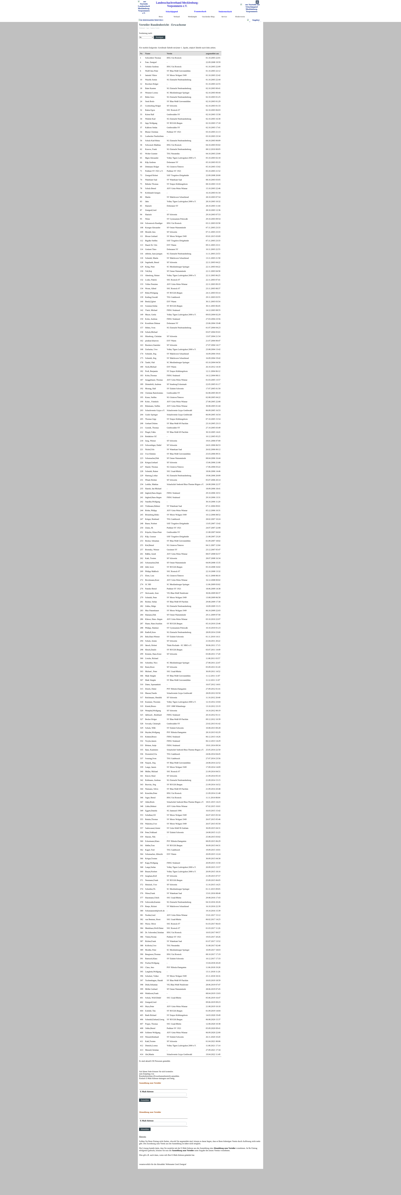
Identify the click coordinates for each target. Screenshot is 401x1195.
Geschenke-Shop (208, 17)
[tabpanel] (201, 11)
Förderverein (240, 17)
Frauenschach (200, 11)
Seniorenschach (225, 11)
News (161, 17)
